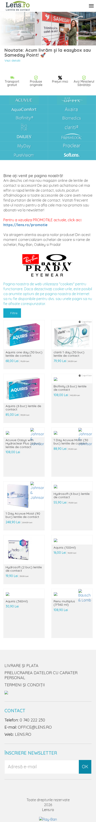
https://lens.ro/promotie (25, 225)
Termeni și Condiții (24, 684)
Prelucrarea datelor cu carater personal (40, 675)
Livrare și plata (21, 665)
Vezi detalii (12, 60)
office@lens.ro (35, 727)
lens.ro (23, 734)
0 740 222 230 (32, 720)
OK (85, 766)
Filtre (13, 313)
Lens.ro (48, 809)
